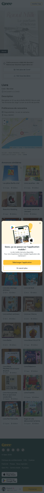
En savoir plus (22, 268)
